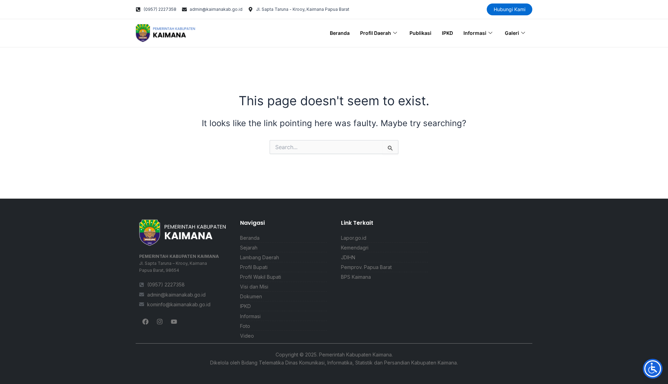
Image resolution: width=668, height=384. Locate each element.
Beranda (340, 33)
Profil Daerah (375, 33)
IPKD (447, 33)
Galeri (512, 33)
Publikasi (420, 33)
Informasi (474, 33)
